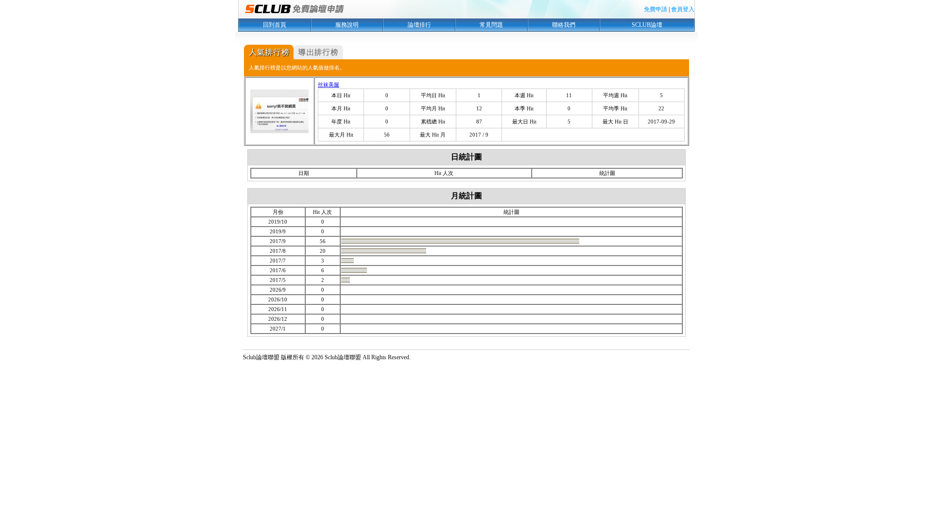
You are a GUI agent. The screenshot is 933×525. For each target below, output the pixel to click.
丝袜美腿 (328, 85)
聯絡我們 (563, 24)
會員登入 (682, 9)
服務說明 (347, 24)
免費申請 (655, 9)
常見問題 (491, 24)
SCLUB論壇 (647, 24)
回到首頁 (274, 24)
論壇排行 (419, 24)
